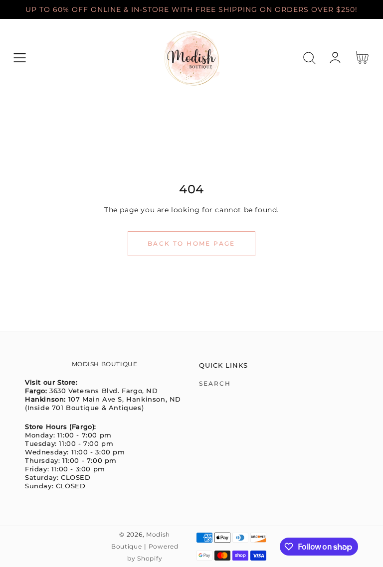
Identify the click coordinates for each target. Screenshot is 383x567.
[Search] (309, 58)
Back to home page (191, 243)
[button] (19, 58)
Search (215, 383)
